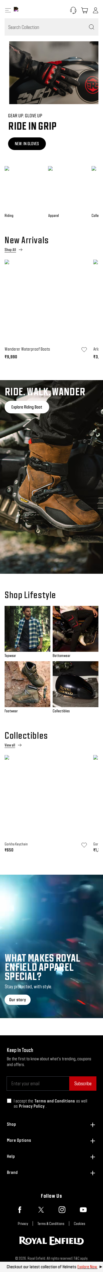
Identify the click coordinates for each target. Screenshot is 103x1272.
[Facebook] (19, 1209)
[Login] (95, 10)
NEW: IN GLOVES (23, 143)
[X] (40, 1209)
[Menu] (8, 10)
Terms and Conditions (54, 1100)
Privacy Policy (32, 1106)
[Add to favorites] (84, 349)
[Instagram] (62, 1209)
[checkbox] (9, 1100)
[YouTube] (83, 1209)
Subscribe (83, 1083)
